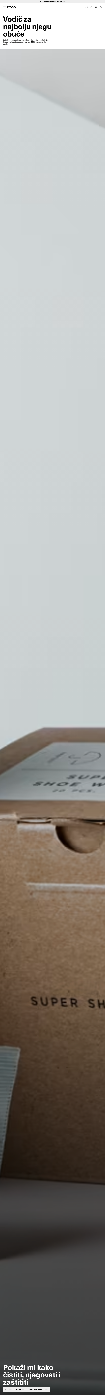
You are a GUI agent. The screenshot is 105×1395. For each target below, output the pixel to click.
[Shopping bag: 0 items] (100, 7)
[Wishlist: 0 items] (96, 7)
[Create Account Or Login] (91, 7)
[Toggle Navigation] (4, 7)
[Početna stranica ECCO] (11, 7)
